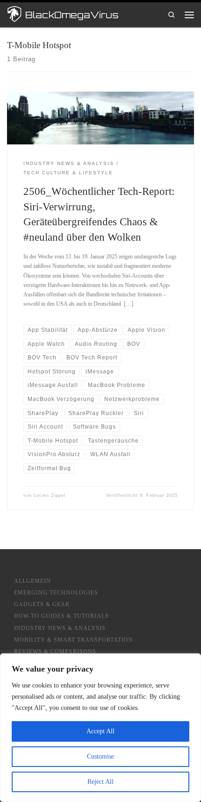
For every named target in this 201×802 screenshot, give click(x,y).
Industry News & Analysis (60, 628)
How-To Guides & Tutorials (61, 616)
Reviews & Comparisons (55, 652)
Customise (100, 756)
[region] (100, 727)
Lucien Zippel (49, 495)
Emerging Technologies (56, 593)
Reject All (100, 781)
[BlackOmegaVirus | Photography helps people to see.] (14, 14)
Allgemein (32, 581)
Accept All (100, 731)
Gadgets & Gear (42, 605)
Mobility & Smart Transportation (73, 640)
